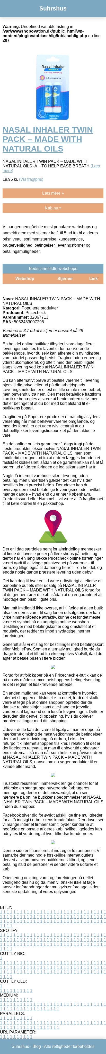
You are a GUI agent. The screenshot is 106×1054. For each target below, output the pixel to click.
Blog (36, 1046)
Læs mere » (53, 193)
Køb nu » (53, 208)
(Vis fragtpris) (31, 179)
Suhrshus (53, 8)
